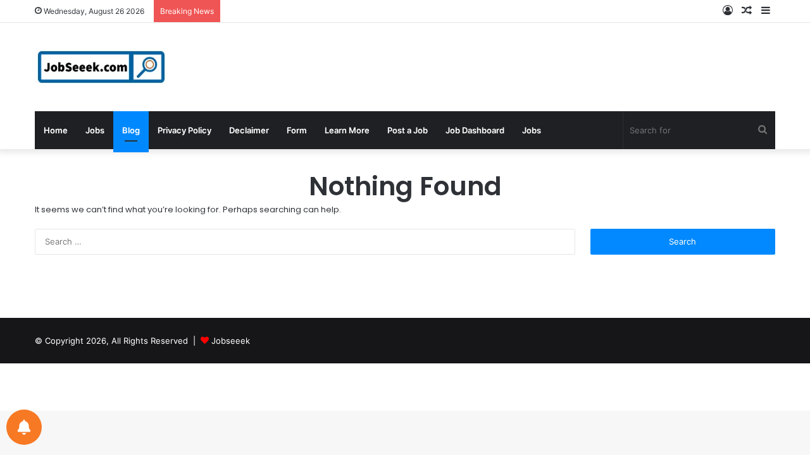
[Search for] (762, 130)
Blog (131, 130)
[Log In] (727, 11)
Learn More (347, 130)
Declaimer (249, 130)
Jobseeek (230, 341)
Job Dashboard (475, 130)
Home (56, 130)
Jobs (94, 130)
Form (297, 130)
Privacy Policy (184, 130)
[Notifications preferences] (24, 427)
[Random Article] (746, 11)
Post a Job (407, 130)
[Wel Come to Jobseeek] (102, 67)
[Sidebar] (765, 11)
